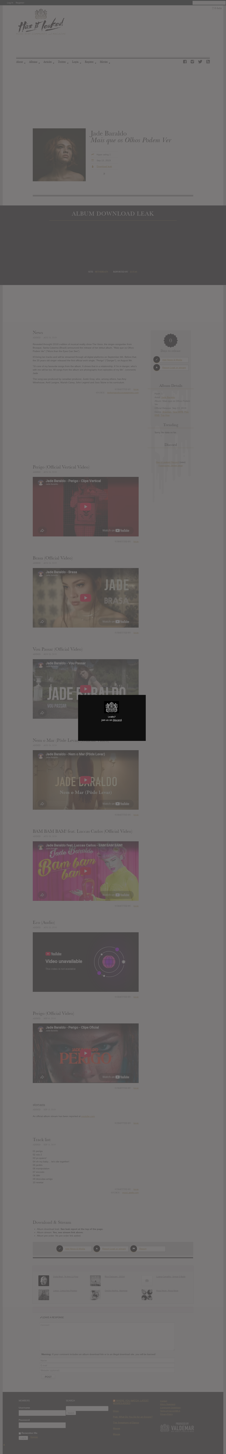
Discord (117, 720)
